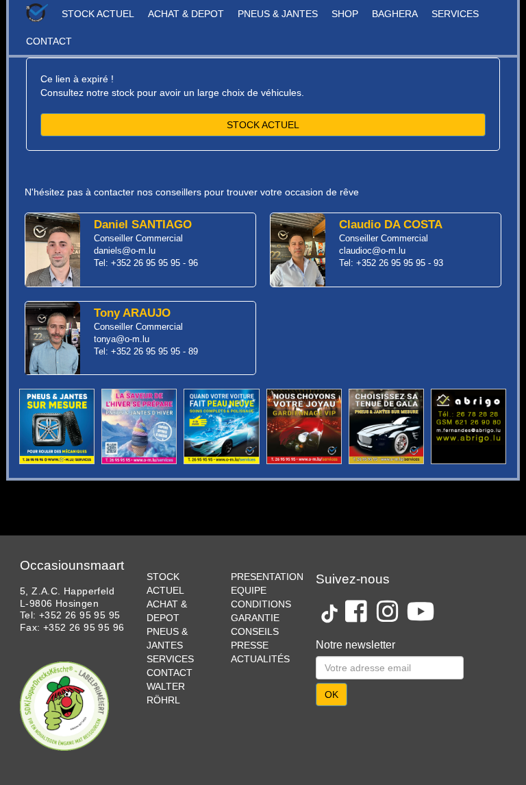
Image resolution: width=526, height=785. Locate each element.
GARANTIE (255, 617)
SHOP (344, 13)
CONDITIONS (261, 604)
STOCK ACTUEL (98, 13)
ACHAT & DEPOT (186, 13)
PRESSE (249, 645)
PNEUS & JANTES (278, 13)
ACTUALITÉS (260, 658)
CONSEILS (255, 631)
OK (331, 694)
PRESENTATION (267, 576)
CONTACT (49, 41)
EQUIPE (248, 590)
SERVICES (455, 13)
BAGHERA (395, 13)
